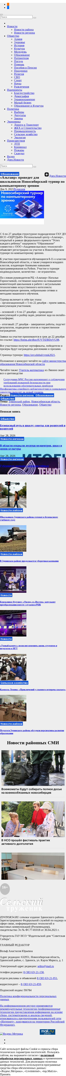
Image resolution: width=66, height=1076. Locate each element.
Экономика (14, 121)
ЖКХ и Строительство (28, 127)
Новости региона (24, 32)
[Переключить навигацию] (1, 14)
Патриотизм (21, 58)
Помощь (19, 64)
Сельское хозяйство (25, 134)
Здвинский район (19, 401)
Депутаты (20, 115)
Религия (19, 73)
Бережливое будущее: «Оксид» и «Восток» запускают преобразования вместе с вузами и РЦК (27, 603)
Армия (18, 39)
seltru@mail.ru (45, 966)
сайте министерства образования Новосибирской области (33, 362)
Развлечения (21, 86)
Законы (18, 118)
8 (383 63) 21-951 (47, 978)
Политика (13, 108)
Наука (17, 83)
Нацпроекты (14, 89)
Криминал (20, 147)
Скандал (19, 153)
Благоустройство (24, 93)
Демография (21, 96)
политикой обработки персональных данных (27, 1057)
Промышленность (25, 131)
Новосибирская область (45, 401)
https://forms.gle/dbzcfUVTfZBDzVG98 (36, 339)
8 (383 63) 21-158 (33, 972)
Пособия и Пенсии (25, 67)
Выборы (19, 112)
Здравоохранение (24, 99)
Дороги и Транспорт (26, 124)
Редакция (19, 189)
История (19, 45)
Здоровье (19, 42)
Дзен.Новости (15, 159)
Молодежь (20, 51)
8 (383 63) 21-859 (31, 984)
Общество (13, 35)
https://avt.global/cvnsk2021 (39, 354)
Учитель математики (31, 370)
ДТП (17, 143)
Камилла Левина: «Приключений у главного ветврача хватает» (33, 689)
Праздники (20, 70)
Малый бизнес (23, 102)
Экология (20, 137)
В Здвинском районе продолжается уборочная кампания (29, 561)
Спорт (18, 80)
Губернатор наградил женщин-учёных (24, 465)
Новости (12, 26)
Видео (11, 156)
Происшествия (16, 140)
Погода (18, 61)
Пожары (19, 150)
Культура (19, 48)
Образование (22, 54)
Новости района (24, 29)
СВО (17, 77)
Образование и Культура (28, 105)
